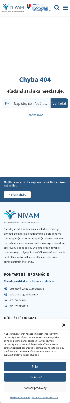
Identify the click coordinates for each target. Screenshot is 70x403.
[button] (64, 325)
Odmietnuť (35, 377)
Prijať (35, 366)
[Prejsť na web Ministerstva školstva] (39, 8)
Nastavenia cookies (20, 397)
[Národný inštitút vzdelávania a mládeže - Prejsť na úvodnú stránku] (13, 8)
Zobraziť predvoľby (35, 388)
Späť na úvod (35, 115)
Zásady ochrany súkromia (45, 397)
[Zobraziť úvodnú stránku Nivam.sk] (21, 216)
